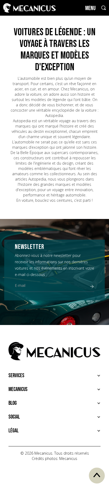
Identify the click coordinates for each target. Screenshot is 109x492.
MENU (90, 8)
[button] (54, 376)
